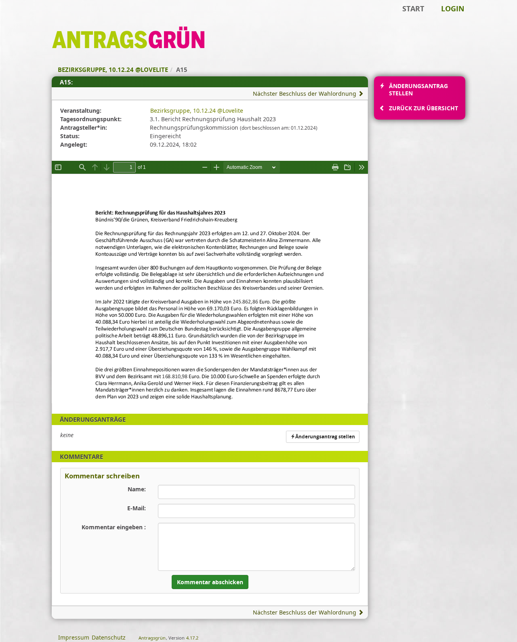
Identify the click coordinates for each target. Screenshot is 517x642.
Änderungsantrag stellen (325, 436)
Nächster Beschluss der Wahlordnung (305, 93)
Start (413, 8)
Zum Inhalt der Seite (32, 19)
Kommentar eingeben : (114, 527)
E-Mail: (136, 508)
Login (452, 8)
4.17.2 (192, 638)
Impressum (73, 637)
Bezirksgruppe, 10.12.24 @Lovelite (196, 110)
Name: (137, 489)
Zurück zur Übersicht (423, 108)
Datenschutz (109, 637)
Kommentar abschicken (210, 582)
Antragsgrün (152, 638)
